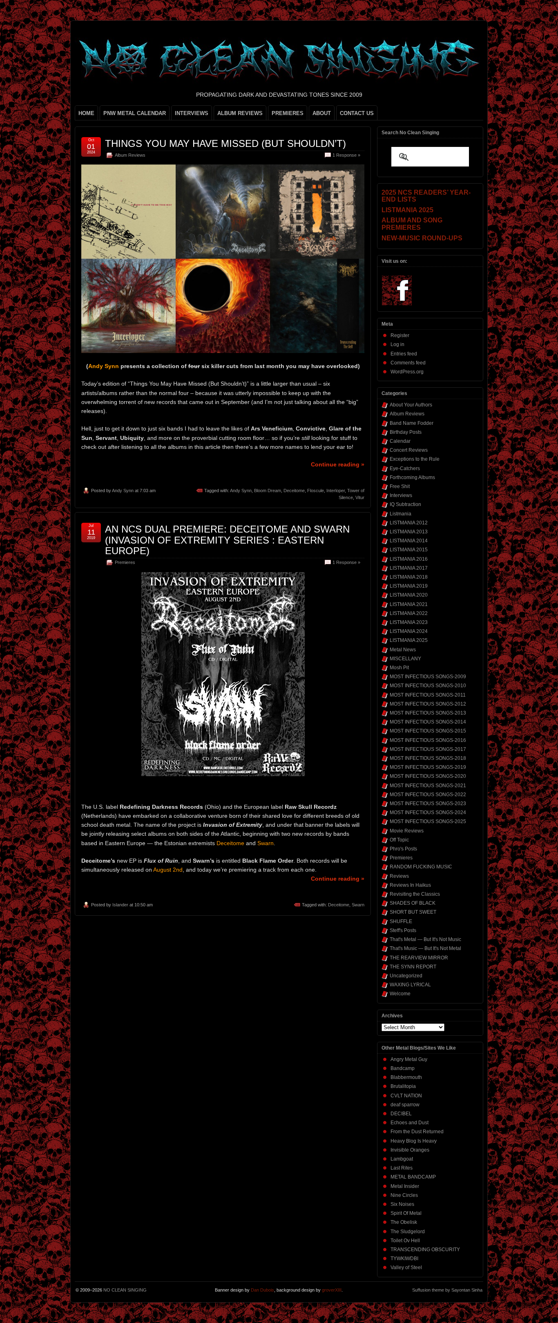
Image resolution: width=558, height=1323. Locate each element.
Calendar (400, 441)
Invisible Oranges (410, 1150)
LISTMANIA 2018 (409, 577)
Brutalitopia (403, 1086)
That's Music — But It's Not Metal (425, 948)
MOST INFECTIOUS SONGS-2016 (428, 740)
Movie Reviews (407, 831)
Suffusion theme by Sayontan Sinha (447, 1289)
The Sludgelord (408, 1231)
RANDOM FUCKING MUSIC (421, 867)
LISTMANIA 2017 (409, 568)
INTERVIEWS (191, 113)
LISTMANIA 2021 (409, 604)
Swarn (358, 904)
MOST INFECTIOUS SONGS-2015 (428, 731)
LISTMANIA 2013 (409, 532)
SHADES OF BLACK (412, 903)
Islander (120, 904)
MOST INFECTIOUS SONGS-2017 (428, 749)
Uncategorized (406, 976)
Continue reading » (337, 464)
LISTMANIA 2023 (409, 622)
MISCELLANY (405, 659)
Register (400, 335)
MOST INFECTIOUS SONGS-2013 (428, 713)
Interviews (401, 495)
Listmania (400, 514)
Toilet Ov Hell (405, 1240)
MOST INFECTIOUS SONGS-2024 (428, 812)
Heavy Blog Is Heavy (414, 1141)
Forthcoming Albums (412, 477)
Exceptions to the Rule (415, 459)
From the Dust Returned (417, 1131)
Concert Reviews (409, 450)
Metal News (403, 650)
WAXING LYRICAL (410, 985)
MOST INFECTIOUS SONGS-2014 (428, 722)
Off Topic (399, 840)
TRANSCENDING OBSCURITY (425, 1249)
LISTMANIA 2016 (409, 559)
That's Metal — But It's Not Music (425, 939)
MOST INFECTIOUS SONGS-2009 (428, 676)
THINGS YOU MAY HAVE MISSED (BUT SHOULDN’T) (225, 143)
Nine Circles (404, 1195)
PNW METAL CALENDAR (134, 113)
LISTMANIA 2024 (409, 631)
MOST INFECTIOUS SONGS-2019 (428, 767)
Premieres (125, 562)
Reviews (399, 876)
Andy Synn (123, 490)
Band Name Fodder (411, 423)
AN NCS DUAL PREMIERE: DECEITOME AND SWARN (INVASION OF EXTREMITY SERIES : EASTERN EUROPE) (227, 540)
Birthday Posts (406, 432)
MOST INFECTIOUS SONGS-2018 (428, 758)
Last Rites (402, 1168)
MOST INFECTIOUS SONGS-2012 (428, 704)
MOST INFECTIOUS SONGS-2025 (428, 821)
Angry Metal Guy (409, 1059)
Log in (397, 344)
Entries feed (404, 354)
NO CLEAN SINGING (125, 1289)
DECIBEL (401, 1114)
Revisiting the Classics (415, 894)
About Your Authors (411, 405)
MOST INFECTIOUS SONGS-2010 (428, 685)
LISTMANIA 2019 (409, 586)
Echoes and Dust (410, 1122)
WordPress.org (407, 372)
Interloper (335, 490)
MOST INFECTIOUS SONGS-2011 (428, 695)
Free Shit (400, 486)
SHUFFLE (401, 921)
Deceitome (294, 490)
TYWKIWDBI (404, 1258)
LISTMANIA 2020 (409, 595)
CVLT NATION (406, 1096)
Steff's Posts (403, 930)
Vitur (359, 497)
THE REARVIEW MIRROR (419, 958)
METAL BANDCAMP (413, 1177)
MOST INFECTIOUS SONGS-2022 (428, 794)
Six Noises (402, 1204)
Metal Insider (405, 1186)
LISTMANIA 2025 (409, 640)
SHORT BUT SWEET (413, 912)
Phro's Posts (403, 849)
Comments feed (408, 363)
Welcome (400, 994)
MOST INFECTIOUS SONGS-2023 (428, 803)
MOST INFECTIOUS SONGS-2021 (428, 785)
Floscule (315, 490)
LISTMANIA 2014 (409, 541)
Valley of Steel (406, 1267)
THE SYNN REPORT (413, 967)
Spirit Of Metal (406, 1213)
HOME (86, 113)
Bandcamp (403, 1068)
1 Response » (346, 155)
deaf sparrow (405, 1105)
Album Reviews (130, 155)
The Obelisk (404, 1222)
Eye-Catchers (405, 468)
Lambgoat (402, 1159)
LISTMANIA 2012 (409, 523)
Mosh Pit (399, 667)
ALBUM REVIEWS (240, 113)
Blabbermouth (406, 1077)
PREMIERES (288, 113)
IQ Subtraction (405, 504)
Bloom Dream (267, 490)
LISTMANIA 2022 (409, 613)
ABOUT (321, 113)
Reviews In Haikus (410, 885)
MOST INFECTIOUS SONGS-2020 (428, 776)
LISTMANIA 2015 (409, 550)
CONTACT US (357, 113)
